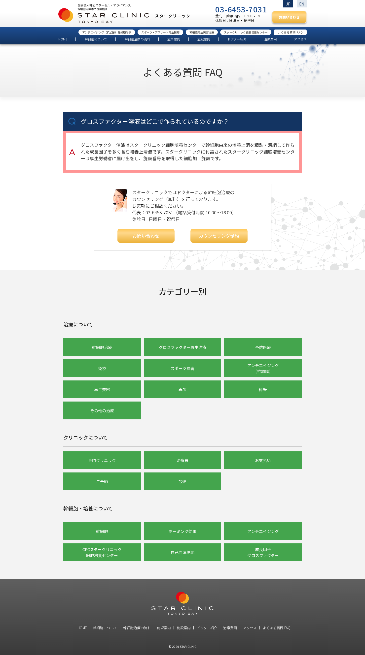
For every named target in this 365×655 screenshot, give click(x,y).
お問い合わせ (289, 17)
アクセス (300, 39)
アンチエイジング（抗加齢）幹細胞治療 (106, 32)
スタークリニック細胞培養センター (246, 32)
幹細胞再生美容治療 (201, 32)
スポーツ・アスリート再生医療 (160, 32)
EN (301, 4)
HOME (62, 39)
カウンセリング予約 (219, 235)
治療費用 (270, 39)
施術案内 (173, 39)
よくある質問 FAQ (290, 32)
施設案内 (203, 39)
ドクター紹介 (237, 39)
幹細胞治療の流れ (137, 39)
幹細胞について (95, 39)
